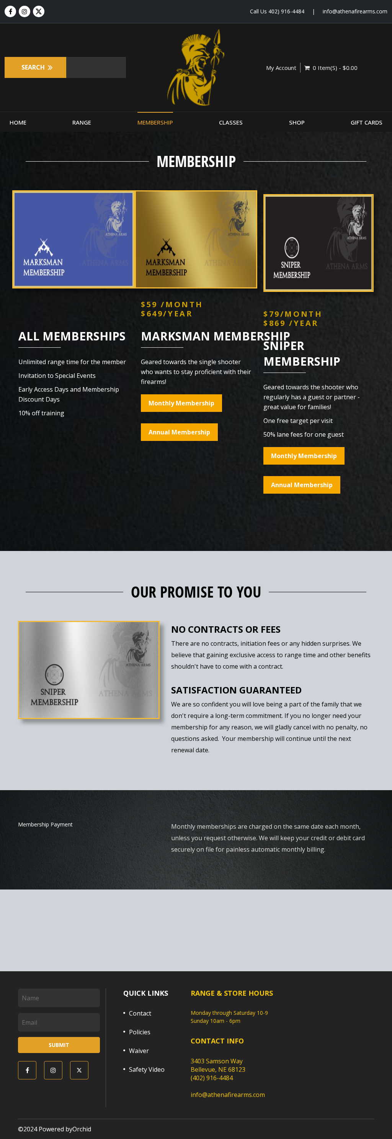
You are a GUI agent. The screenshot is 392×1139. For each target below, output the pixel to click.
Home (18, 122)
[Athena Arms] (195, 67)
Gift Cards (366, 122)
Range (81, 122)
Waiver (139, 1051)
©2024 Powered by (45, 1129)
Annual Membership (179, 432)
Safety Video (147, 1069)
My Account (281, 67)
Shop (297, 122)
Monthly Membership (181, 403)
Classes (231, 122)
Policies (139, 1032)
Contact (140, 1013)
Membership (155, 122)
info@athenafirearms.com (355, 11)
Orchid (81, 1129)
